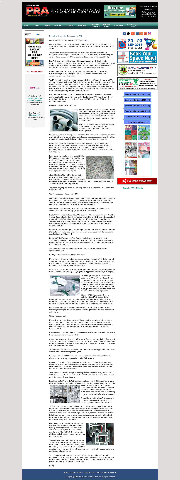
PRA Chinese (148, 10)
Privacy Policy (89, 472)
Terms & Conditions (76, 472)
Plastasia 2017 (34, 111)
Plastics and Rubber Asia (37, 16)
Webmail (105, 472)
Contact (98, 472)
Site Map (113, 472)
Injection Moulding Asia (148, 14)
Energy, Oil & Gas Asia (148, 16)
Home (66, 472)
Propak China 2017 (35, 126)
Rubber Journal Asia (148, 12)
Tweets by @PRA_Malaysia (133, 188)
